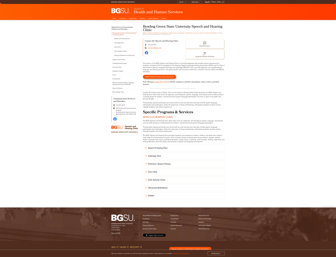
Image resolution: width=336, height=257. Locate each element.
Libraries (173, 229)
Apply (207, 2)
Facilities (142, 18)
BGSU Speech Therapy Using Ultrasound (159, 77)
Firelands (173, 222)
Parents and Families (204, 219)
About (114, 18)
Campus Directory (148, 225)
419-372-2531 (115, 230)
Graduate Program (117, 71)
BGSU (144, 33)
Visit (213, 2)
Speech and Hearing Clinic (122, 38)
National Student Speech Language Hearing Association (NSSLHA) (123, 83)
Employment (174, 215)
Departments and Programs (177, 33)
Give (219, 2)
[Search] (223, 2)
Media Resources (203, 215)
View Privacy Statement (181, 253)
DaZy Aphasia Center (120, 51)
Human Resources (176, 225)
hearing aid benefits (160, 82)
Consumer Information (150, 229)
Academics (122, 18)
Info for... (181, 2)
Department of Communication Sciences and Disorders (201, 33)
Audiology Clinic (119, 43)
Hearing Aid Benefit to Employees (124, 55)
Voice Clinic (117, 47)
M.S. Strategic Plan (118, 92)
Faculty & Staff (116, 67)
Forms (114, 75)
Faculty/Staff (174, 219)
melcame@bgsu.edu (154, 48)
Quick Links (195, 2)
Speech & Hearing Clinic (158, 117)
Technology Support (204, 225)
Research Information (118, 59)
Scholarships (133, 18)
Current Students (153, 18)
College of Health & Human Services (158, 33)
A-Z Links (146, 222)
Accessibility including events (152, 215)
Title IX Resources (203, 229)
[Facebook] (146, 52)
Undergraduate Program (119, 63)
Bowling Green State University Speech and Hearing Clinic (124, 34)
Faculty (164, 18)
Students (201, 222)
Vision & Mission (117, 88)
